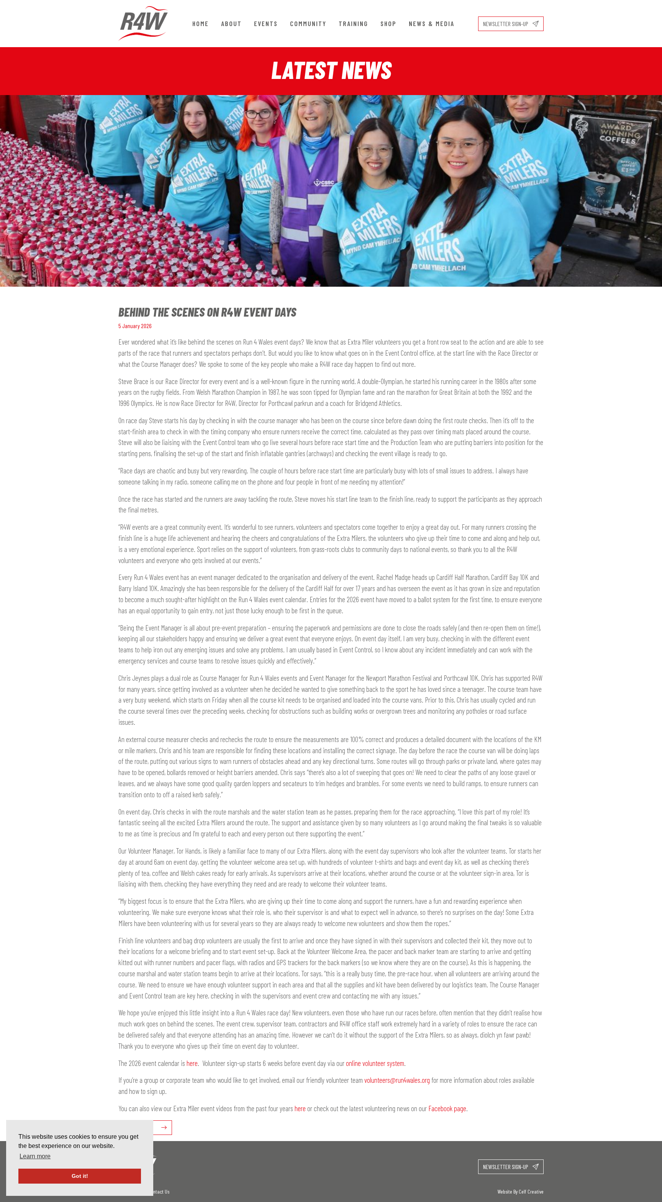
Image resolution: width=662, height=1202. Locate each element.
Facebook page (447, 1108)
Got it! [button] (80, 1176)
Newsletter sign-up (506, 23)
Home (200, 23)
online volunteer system (375, 1063)
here (192, 1063)
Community (308, 23)
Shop (388, 23)
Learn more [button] (35, 1156)
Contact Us (158, 1191)
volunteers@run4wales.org (397, 1080)
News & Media (431, 23)
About (231, 23)
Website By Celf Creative (521, 1191)
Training (353, 23)
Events (266, 23)
